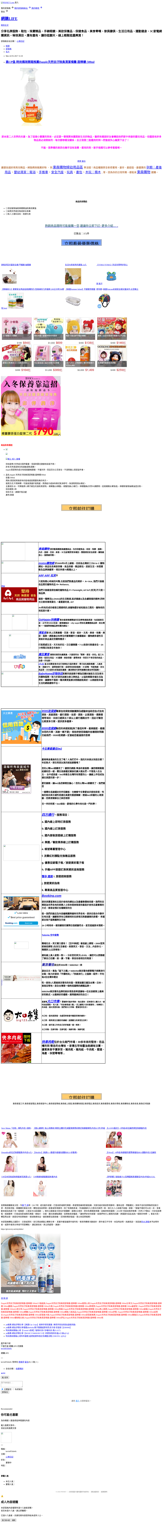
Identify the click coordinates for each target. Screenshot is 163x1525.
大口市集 (53, 1001)
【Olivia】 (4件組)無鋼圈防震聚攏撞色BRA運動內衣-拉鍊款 (131, 1152)
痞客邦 (21, 1362)
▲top (3, 1373)
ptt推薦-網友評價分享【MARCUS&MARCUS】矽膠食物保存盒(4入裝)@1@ (37, 1333)
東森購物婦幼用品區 (68, 167)
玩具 (70, 172)
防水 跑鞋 (145, 1222)
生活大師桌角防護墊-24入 (76, 265)
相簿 (8, 46)
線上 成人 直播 (14, 459)
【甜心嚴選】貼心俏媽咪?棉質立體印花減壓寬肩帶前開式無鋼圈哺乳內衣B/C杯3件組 (69, 1128)
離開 (13, 1520)
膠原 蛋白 (81, 161)
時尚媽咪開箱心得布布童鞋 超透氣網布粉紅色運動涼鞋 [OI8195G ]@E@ (36, 1336)
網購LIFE (9, 18)
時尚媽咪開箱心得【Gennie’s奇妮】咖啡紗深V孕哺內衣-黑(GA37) (33, 1330)
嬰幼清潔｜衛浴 (25, 172)
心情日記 (20, 41)
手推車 (43, 172)
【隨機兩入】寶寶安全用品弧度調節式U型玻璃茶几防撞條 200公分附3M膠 (32, 289)
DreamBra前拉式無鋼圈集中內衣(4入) (16, 1152)
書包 (79, 172)
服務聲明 (104, 1492)
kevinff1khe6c (6, 1348)
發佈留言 (5, 1392)
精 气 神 (25, 1205)
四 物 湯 (4, 1298)
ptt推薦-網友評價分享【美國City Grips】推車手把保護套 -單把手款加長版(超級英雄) (41, 1325)
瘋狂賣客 (44, 654)
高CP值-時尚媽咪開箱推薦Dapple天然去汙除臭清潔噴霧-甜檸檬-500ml (50, 61)
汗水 (3, 586)
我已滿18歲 (6, 1520)
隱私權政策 (95, 1492)
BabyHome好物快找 (51, 673)
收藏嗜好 (19, 1369)
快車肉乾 (48, 1041)
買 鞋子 (99, 284)
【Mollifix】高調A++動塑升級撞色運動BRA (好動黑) (55, 1152)
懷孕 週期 (47, 876)
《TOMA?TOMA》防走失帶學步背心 (112, 265)
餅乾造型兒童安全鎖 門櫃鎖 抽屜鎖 (16, 265)
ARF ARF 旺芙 (47, 575)
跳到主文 (5, 25)
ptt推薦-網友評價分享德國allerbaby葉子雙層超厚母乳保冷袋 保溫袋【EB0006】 (39, 1327)
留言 (27, 1362)
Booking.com (51, 895)
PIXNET (63, 1492)
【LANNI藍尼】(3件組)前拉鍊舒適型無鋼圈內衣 (126, 1128)
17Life (41, 664)
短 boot (4, 308)
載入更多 (5, 1377)
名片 (8, 52)
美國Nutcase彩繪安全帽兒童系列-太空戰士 (120, 289)
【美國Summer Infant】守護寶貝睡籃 (80, 289)
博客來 (42, 632)
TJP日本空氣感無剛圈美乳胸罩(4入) (16, 1177)
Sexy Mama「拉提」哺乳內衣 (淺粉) (16, 1128)
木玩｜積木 (93, 172)
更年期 (99, 289)
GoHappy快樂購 (49, 619)
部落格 (8, 49)
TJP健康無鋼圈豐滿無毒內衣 (45, 1177)
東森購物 (143, 172)
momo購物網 (46, 563)
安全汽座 (57, 172)
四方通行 (48, 814)
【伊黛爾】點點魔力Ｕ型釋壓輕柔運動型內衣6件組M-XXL (130, 1177)
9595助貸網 (49, 711)
